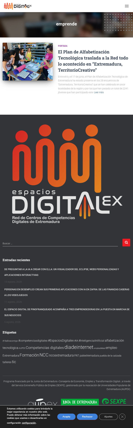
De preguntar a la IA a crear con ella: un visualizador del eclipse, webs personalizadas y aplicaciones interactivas (61, 272)
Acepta (66, 416)
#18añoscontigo (10, 341)
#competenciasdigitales (32, 340)
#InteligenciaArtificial (91, 340)
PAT (76, 355)
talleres (7, 362)
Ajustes (108, 416)
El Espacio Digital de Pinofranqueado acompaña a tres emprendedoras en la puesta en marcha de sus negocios (67, 312)
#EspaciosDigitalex (61, 340)
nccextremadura (61, 355)
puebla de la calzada (110, 355)
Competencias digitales (45, 347)
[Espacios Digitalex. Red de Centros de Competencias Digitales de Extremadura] (19, 6)
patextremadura (89, 355)
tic (14, 361)
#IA (76, 340)
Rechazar (87, 416)
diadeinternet (78, 347)
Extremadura (11, 355)
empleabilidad (99, 348)
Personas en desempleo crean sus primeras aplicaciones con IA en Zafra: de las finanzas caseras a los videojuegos (66, 292)
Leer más (99, 92)
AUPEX (22, 348)
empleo (111, 348)
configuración (29, 423)
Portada (62, 46)
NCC (43, 355)
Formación (29, 355)
